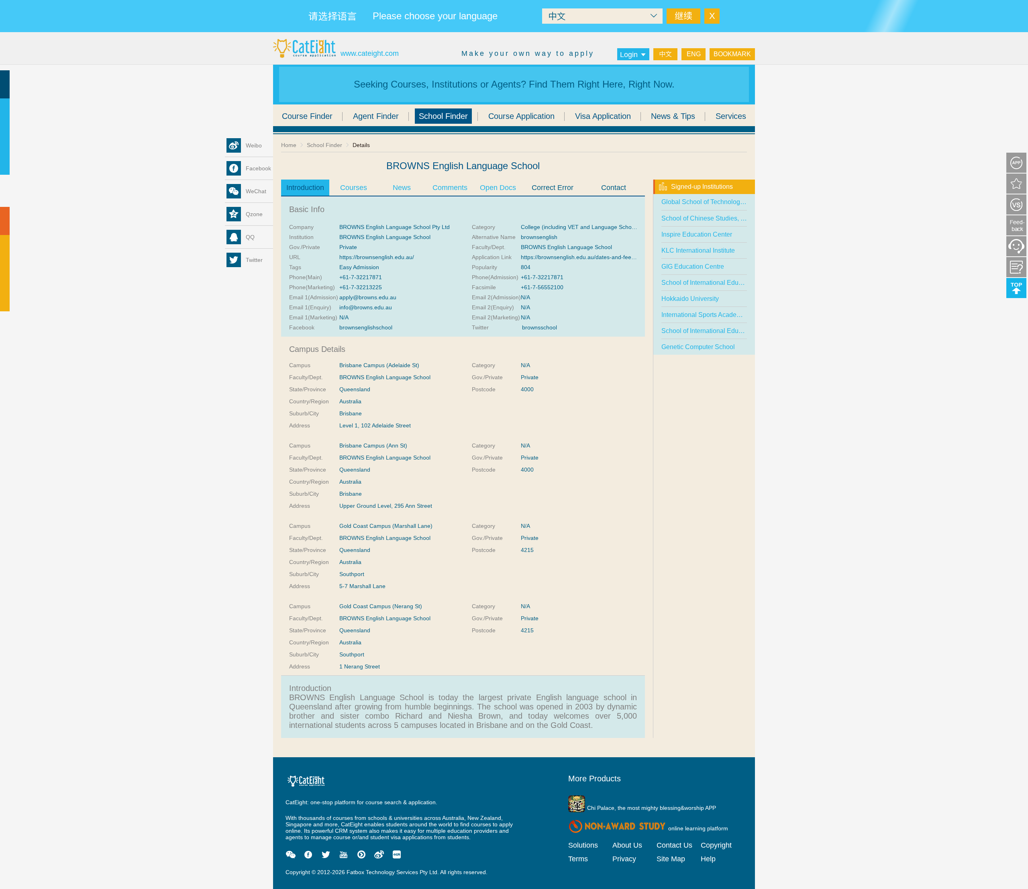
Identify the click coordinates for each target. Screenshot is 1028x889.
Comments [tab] (449, 188)
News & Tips (673, 116)
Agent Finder (376, 116)
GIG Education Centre (692, 266)
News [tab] (402, 188)
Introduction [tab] (305, 188)
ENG (694, 54)
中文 (665, 54)
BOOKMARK (732, 54)
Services (731, 116)
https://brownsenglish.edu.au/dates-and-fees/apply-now (591, 257)
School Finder (443, 116)
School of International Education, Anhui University (733, 330)
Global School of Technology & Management (724, 201)
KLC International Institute (698, 250)
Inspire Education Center (696, 234)
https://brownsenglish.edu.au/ (376, 257)
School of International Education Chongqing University (740, 282)
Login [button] (629, 55)
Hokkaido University (690, 298)
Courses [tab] (353, 188)
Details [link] (361, 145)
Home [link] (288, 145)
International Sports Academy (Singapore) (720, 314)
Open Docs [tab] (498, 188)
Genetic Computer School (698, 346)
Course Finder (307, 116)
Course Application (521, 116)
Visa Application (603, 116)
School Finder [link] (324, 145)
